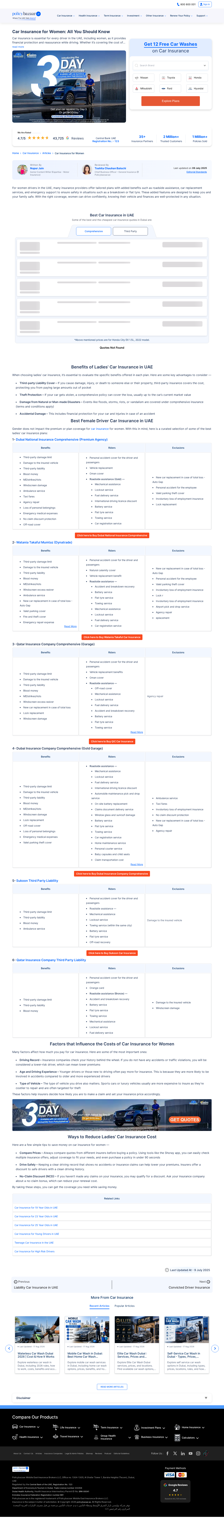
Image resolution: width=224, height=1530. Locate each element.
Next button (215, 1348)
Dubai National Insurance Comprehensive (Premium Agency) (62, 439)
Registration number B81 (52, 1495)
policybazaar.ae (84, 1502)
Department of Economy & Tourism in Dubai (32, 1488)
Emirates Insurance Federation (26, 1495)
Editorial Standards (197, 171)
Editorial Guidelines (121, 1453)
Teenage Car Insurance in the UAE (34, 1242)
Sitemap (89, 1453)
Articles (39, 1453)
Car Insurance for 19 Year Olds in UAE (36, 1207)
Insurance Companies (53, 1453)
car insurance (100, 428)
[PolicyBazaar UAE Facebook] (167, 1453)
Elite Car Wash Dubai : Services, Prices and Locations (132, 1355)
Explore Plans (170, 101)
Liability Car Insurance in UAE (36, 1287)
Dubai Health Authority (22, 1491)
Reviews (98, 1453)
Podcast (107, 1453)
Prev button (9, 1348)
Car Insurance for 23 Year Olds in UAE (36, 1216)
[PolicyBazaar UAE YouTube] (190, 1453)
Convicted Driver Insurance (189, 1287)
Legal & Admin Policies (74, 1453)
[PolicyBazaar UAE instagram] (198, 1453)
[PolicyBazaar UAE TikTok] (205, 1453)
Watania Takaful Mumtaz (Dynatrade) (44, 542)
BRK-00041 (84, 1491)
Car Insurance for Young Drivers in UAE (37, 1233)
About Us (17, 1453)
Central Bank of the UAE (41, 1484)
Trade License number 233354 (68, 1488)
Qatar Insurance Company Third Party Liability (51, 960)
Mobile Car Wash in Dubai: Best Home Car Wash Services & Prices (85, 1355)
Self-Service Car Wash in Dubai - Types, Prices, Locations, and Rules (183, 1355)
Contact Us (28, 1453)
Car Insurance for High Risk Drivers (34, 1251)
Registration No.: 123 (62, 1484)
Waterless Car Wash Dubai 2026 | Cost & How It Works (36, 1355)
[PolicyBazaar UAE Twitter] (175, 1453)
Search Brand (147, 65)
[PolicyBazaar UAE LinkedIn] (182, 1453)
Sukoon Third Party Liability (37, 880)
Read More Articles (112, 1386)
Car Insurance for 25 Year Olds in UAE (36, 1225)
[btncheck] (182, 244)
